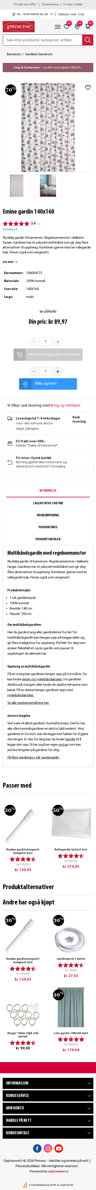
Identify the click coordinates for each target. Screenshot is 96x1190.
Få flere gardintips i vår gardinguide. (33, 757)
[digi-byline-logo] (26, 1185)
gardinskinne (52, 632)
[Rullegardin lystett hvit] (71, 823)
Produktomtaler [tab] (48, 539)
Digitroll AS (66, 1185)
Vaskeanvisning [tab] (48, 515)
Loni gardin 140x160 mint (71, 1033)
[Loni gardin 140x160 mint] (71, 1007)
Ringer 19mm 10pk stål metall (22, 1035)
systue (63, 745)
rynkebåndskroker (20, 695)
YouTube (58, 1148)
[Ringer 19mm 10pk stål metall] (23, 1007)
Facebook (37, 1148)
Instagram (48, 1148)
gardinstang (27, 632)
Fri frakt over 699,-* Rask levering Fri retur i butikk (48, 4)
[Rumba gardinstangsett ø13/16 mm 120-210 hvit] (23, 823)
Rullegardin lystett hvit (70, 849)
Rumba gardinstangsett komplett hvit (23, 851)
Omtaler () (10, 229)
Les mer (8, 262)
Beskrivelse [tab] (48, 491)
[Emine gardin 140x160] (17, 186)
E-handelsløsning (39, 1185)
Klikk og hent (46, 383)
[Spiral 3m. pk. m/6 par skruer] (71, 933)
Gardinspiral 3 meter (71, 959)
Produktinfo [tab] (48, 527)
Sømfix (70, 739)
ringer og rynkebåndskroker (42, 679)
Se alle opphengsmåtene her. (28, 703)
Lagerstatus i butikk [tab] (48, 503)
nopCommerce (58, 1171)
